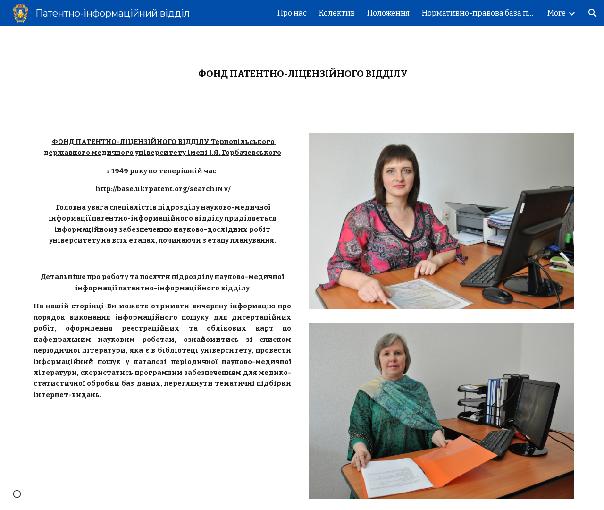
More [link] (556, 12)
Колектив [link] (337, 12)
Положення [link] (388, 12)
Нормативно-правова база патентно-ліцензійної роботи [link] (478, 12)
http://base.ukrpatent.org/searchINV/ (163, 189)
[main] (302, 74)
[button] (592, 13)
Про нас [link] (292, 12)
